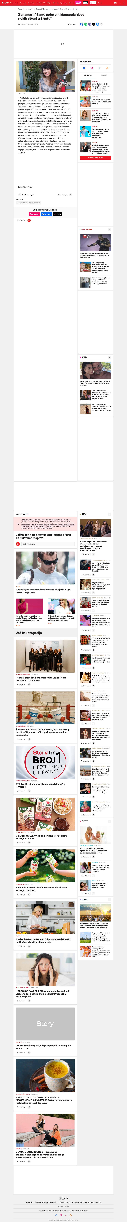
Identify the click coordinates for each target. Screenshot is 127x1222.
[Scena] (67, 1206)
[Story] (5, 3)
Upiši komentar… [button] (29, 544)
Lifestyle (30, 9)
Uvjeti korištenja (65, 1210)
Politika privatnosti (77, 1210)
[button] (72, 24)
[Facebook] (84, 68)
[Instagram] (92, 68)
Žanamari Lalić (34, 203)
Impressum (42, 1210)
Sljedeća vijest (63, 195)
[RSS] (107, 68)
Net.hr (18, 586)
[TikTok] (99, 68)
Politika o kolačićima (53, 1210)
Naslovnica (21, 9)
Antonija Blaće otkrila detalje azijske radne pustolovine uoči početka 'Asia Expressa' (61, 618)
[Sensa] (60, 1206)
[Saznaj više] (109, 229)
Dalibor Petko (22, 203)
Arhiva (86, 1210)
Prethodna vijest (28, 195)
